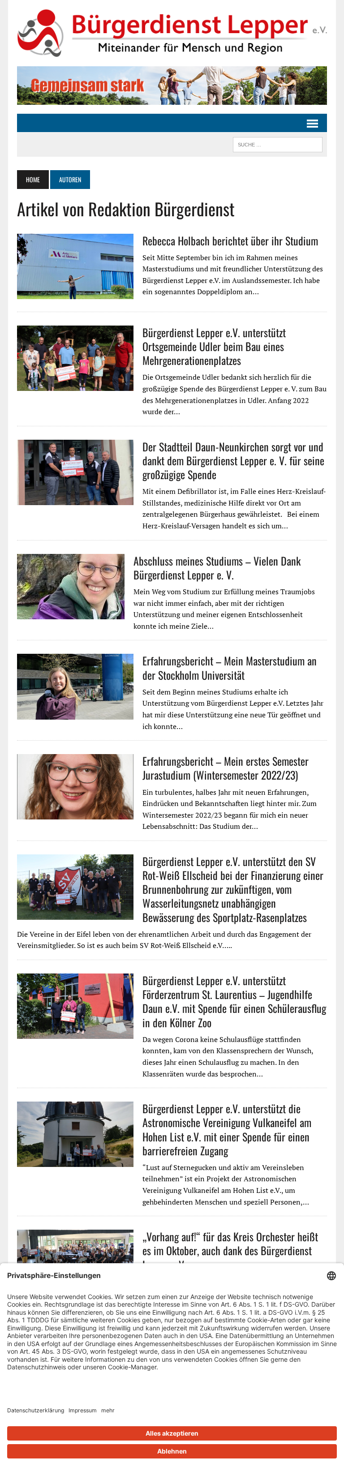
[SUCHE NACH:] (277, 143)
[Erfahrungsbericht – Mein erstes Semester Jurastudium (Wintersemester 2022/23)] (75, 814)
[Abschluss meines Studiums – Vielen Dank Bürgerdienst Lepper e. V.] (71, 613)
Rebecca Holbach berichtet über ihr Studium (230, 240)
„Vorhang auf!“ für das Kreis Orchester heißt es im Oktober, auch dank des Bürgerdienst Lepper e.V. (230, 1250)
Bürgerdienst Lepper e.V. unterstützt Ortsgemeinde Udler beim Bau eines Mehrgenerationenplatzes (214, 346)
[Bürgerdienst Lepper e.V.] (172, 33)
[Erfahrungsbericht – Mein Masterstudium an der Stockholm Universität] (75, 713)
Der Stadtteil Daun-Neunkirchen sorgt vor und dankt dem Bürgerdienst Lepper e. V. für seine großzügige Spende (233, 460)
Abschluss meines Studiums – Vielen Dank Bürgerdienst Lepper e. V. (217, 568)
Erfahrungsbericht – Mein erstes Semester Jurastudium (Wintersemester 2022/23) (225, 768)
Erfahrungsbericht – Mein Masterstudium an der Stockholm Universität (229, 667)
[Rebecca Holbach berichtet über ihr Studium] (75, 293)
